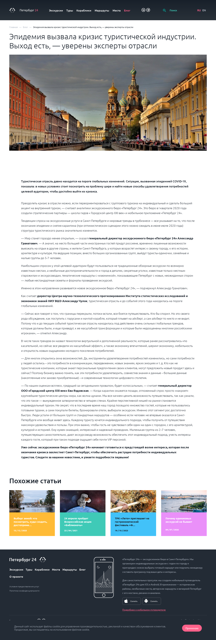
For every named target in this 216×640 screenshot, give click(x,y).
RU (199, 10)
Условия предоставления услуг (24, 586)
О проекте (16, 576)
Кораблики (83, 10)
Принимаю (191, 628)
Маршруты (102, 10)
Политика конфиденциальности (24, 590)
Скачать (133, 601)
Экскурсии (56, 10)
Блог (127, 10)
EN (204, 10)
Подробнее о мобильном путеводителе (144, 609)
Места (117, 10)
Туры (69, 10)
